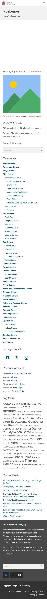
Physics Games (9, 299)
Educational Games (24, 421)
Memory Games (11, 228)
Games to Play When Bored (22, 430)
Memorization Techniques (17, 192)
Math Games (10, 224)
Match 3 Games (8, 439)
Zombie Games (22, 468)
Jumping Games (10, 292)
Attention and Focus (13, 178)
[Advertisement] (23, 46)
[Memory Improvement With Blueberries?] (21, 94)
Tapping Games (10, 335)
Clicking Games (19, 414)
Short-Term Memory (15, 196)
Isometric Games (19, 436)
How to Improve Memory (15, 181)
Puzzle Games (11, 231)
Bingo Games (9, 170)
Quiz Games (37, 454)
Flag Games (21, 425)
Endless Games (10, 281)
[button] (44, 3)
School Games (23, 457)
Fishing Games (11, 328)
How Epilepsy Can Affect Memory (17, 487)
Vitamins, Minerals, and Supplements (22, 203)
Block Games (10, 217)
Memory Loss (10, 206)
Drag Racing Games (15, 256)
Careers (26, 591)
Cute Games (32, 418)
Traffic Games (10, 260)
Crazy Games (19, 418)
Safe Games (8, 457)
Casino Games (9, 263)
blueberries (10, 116)
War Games (8, 342)
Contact (41, 595)
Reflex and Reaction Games (15, 303)
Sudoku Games (11, 235)
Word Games (10, 238)
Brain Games (8, 213)
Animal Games (31, 403)
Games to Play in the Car (17, 428)
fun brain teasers (32, 425)
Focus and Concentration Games (17, 289)
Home (5, 16)
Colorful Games (7, 418)
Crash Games (10, 246)
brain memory (21, 116)
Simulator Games (17, 461)
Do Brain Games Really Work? (15, 490)
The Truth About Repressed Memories (18, 500)
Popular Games (23, 453)
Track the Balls (18, 391)
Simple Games (9, 317)
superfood (40, 116)
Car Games (8, 242)
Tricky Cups (17, 388)
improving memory (38, 432)
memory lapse (27, 443)
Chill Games (7, 415)
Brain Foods (12, 185)
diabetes (31, 116)
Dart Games (10, 324)
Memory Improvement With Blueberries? (23, 71)
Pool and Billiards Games (15, 332)
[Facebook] (7, 358)
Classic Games (9, 271)
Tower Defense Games (13, 339)
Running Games (10, 310)
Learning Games (35, 436)
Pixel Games (8, 454)
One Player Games (36, 450)
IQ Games (7, 436)
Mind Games (8, 447)
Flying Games (9, 285)
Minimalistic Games (23, 446)
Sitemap (32, 595)
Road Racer (16, 380)
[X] (17, 358)
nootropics (8, 450)
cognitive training (34, 415)
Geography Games (13, 221)
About (18, 591)
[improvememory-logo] (8, 3)
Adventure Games (11, 167)
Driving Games (11, 249)
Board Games (10, 278)
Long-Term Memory (15, 188)
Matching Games (10, 296)
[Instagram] (26, 358)
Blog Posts (8, 174)
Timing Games (18, 464)
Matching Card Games (21, 439)
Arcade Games (11, 274)
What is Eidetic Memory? (22, 373)
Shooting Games (10, 314)
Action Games (9, 163)
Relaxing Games (10, 306)
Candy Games (36, 411)
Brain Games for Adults (12, 408)
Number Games (21, 450)
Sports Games (9, 321)
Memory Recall (38, 443)
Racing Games (11, 253)
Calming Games (23, 411)
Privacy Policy (37, 591)
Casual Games (9, 267)
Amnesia (10, 210)
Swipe (14, 377)
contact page (8, 553)
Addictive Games (12, 403)
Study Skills (11, 199)
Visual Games (30, 464)
